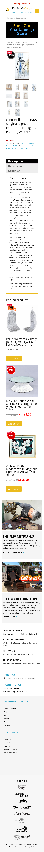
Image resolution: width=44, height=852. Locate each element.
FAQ (5, 712)
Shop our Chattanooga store (22, 12)
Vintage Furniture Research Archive (22, 42)
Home (8, 42)
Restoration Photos (10, 753)
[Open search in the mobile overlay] (22, 18)
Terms (6, 722)
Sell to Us (7, 743)
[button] (35, 53)
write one (33, 643)
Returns (7, 719)
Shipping (7, 715)
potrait (23, 148)
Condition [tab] (14, 170)
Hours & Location (10, 709)
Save (10, 52)
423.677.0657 (13, 688)
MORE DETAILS (9, 616)
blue (29, 146)
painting (17, 148)
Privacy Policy (8, 725)
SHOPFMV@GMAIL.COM (15, 691)
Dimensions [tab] (15, 166)
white (28, 148)
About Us (7, 746)
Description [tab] (15, 161)
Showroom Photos (10, 749)
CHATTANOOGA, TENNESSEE (21, 678)
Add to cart (13, 358)
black (25, 146)
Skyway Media (30, 847)
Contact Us (8, 739)
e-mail (14, 613)
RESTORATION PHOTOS (13, 552)
